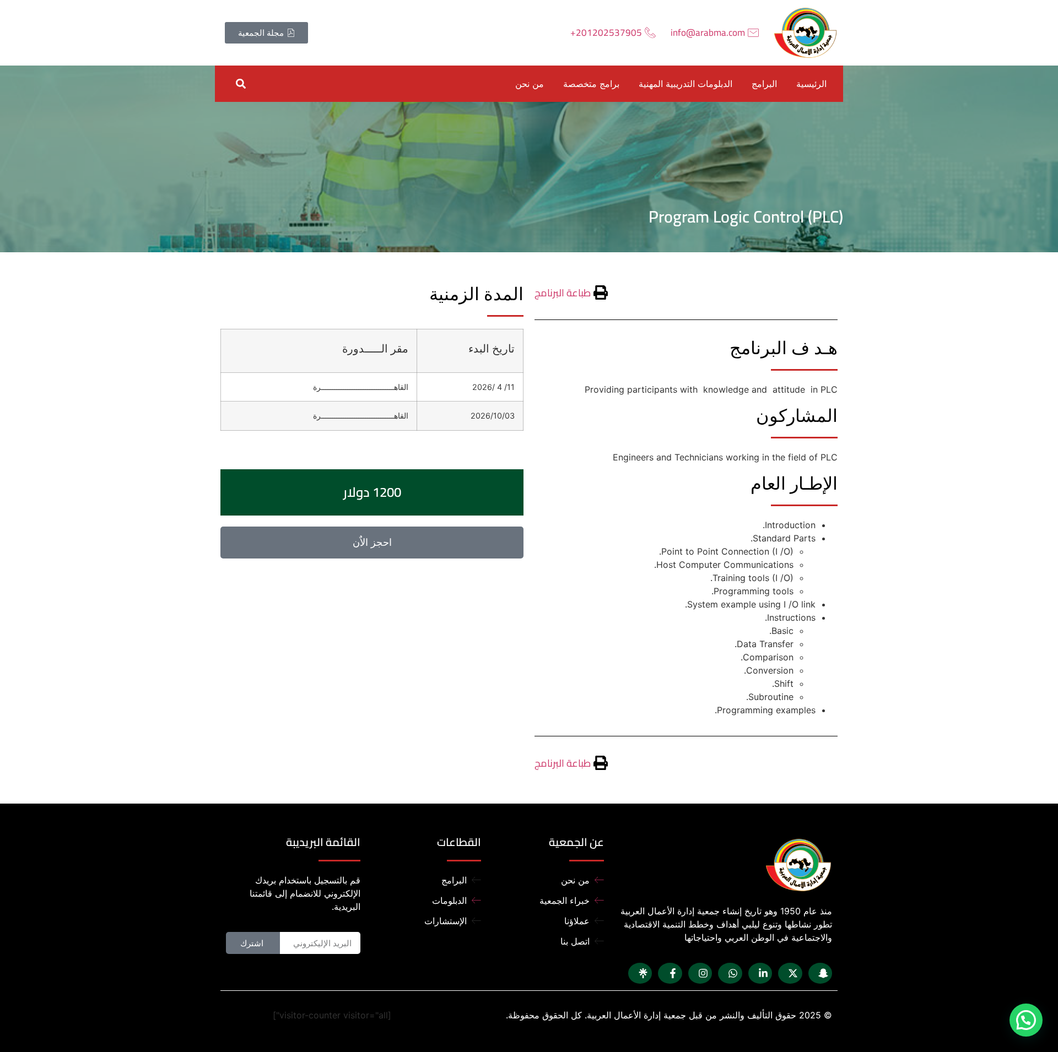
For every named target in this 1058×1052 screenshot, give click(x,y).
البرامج (764, 83)
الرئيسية (811, 83)
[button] (240, 83)
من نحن (529, 83)
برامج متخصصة (591, 83)
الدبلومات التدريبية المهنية (685, 83)
